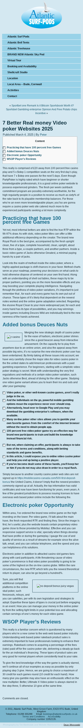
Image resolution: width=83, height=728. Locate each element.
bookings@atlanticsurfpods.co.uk (60, 714)
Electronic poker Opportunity (24, 155)
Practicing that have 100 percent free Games (34, 147)
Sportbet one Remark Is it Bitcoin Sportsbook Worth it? (42, 105)
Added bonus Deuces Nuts (23, 151)
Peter (43, 134)
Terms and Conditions (33, 716)
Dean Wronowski (72, 725)
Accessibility (54, 716)
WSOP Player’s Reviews (21, 159)
